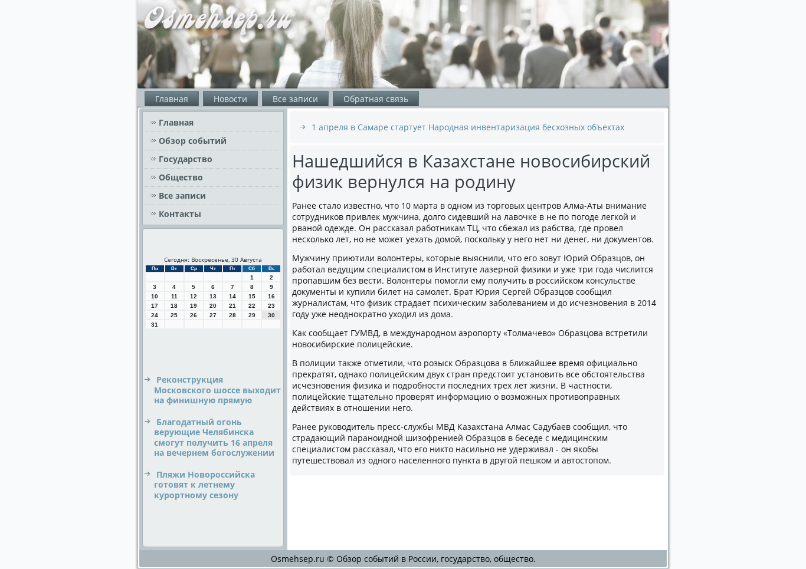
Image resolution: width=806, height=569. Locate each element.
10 (154, 296)
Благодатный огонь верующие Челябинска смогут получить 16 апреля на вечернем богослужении (214, 437)
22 (251, 305)
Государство (185, 159)
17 (154, 305)
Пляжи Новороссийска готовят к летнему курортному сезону (204, 485)
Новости (230, 98)
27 (213, 315)
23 (271, 305)
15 (251, 296)
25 (174, 315)
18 (174, 305)
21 (232, 305)
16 (271, 296)
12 (193, 296)
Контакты (180, 213)
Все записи (295, 98)
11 (174, 296)
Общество (181, 177)
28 (232, 315)
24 (154, 315)
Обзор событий (193, 140)
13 (213, 296)
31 (154, 324)
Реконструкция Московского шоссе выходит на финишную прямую (217, 390)
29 (251, 315)
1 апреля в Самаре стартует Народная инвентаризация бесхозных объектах (468, 127)
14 (232, 296)
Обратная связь (375, 98)
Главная (171, 98)
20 (213, 305)
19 (193, 305)
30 (271, 315)
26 (193, 315)
